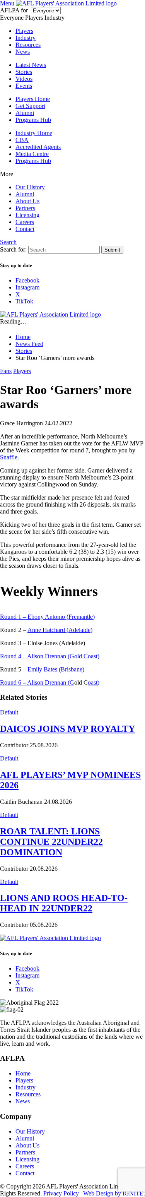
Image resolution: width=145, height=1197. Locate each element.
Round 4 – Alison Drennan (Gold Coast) (49, 656)
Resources (28, 44)
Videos (23, 78)
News (22, 51)
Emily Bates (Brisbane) (55, 669)
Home (23, 1073)
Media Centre (32, 154)
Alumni (24, 113)
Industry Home (33, 133)
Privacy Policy (61, 1193)
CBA (22, 140)
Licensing (27, 215)
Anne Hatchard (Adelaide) (59, 630)
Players (24, 30)
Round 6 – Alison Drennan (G (37, 682)
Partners (25, 208)
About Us (27, 201)
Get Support (30, 106)
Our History (30, 187)
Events (23, 85)
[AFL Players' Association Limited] (66, 3)
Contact (24, 229)
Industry (25, 37)
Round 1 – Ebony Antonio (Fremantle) (47, 616)
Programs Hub (33, 119)
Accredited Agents (38, 147)
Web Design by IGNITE (113, 1193)
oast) (93, 682)
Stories (23, 71)
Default (9, 712)
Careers (24, 222)
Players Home (32, 99)
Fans (6, 371)
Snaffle (8, 457)
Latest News (30, 65)
